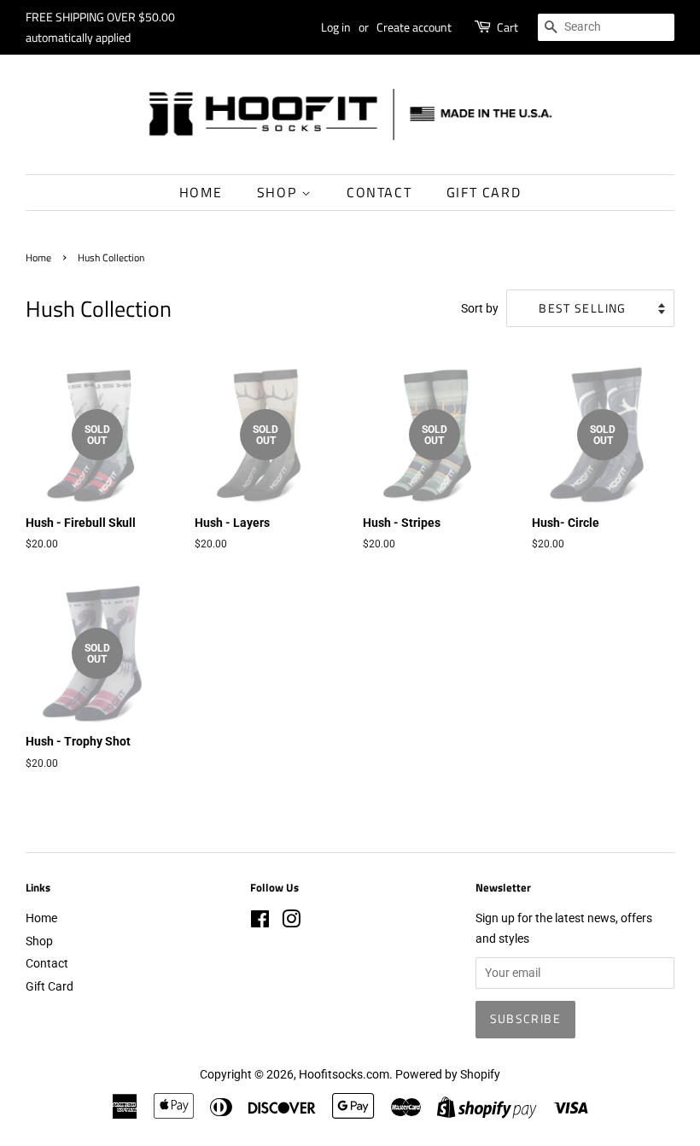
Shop (279, 192)
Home (200, 192)
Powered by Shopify (447, 1074)
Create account (414, 27)
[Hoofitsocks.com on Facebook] (260, 922)
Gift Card (483, 192)
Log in (336, 27)
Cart (507, 27)
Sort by (480, 308)
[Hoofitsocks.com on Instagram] (291, 922)
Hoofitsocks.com (344, 1074)
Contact (379, 192)
